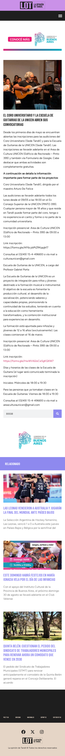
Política (6, 717)
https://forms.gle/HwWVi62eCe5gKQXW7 (28, 361)
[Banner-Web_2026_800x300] (32, 450)
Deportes (43, 717)
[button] (60, 16)
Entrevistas (57, 717)
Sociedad (17, 717)
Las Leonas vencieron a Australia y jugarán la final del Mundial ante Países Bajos (32, 510)
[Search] (57, 414)
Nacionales (30, 717)
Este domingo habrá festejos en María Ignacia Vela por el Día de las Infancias (29, 577)
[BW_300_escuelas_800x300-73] (32, 49)
